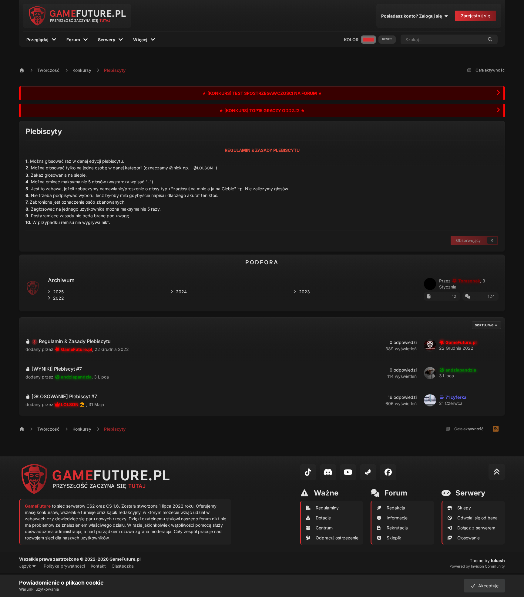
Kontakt (98, 566)
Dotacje (323, 517)
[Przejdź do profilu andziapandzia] (430, 373)
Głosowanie (468, 537)
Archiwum (61, 280)
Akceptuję (487, 585)
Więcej (140, 39)
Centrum (324, 527)
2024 (181, 291)
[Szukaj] (490, 39)
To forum (466, 39)
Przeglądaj (37, 39)
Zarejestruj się (475, 15)
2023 (304, 291)
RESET (387, 39)
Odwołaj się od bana (477, 517)
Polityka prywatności (64, 566)
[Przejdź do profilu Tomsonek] (430, 284)
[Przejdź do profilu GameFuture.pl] (430, 345)
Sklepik (394, 537)
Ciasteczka (123, 566)
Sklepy (464, 507)
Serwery (106, 39)
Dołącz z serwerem (476, 527)
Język (25, 566)
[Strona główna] (28, 70)
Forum (73, 39)
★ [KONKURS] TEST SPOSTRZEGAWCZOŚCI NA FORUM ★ (262, 93)
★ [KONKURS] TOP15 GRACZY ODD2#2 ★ (262, 110)
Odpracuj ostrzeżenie (337, 537)
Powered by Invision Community (477, 566)
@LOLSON (203, 168)
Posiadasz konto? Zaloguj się (412, 15)
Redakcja (396, 507)
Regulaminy (327, 507)
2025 (58, 291)
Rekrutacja (397, 527)
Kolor (351, 39)
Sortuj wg (484, 325)
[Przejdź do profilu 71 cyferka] (430, 400)
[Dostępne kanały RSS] (496, 429)
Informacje (397, 517)
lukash (498, 560)
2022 (58, 298)
